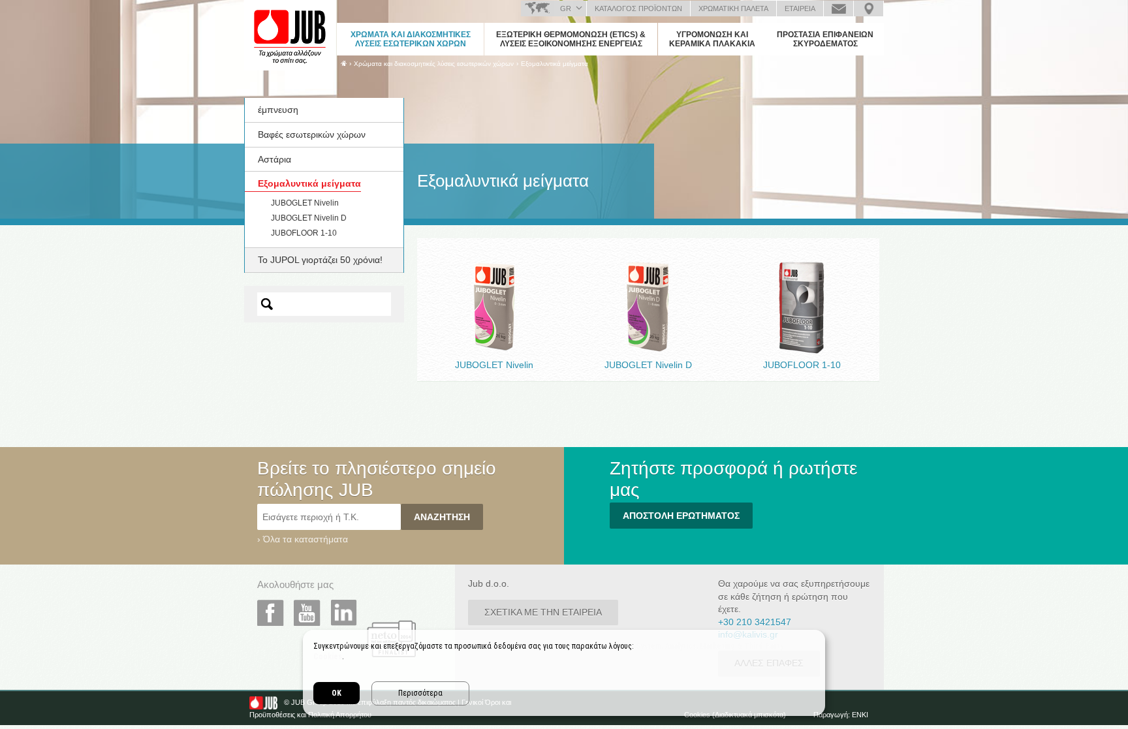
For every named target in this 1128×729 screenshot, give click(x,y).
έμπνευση (278, 109)
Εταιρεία (800, 8)
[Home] (344, 63)
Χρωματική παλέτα (733, 8)
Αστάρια (274, 159)
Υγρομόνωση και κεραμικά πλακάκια (712, 39)
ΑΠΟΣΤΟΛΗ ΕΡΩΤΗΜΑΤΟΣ (681, 515)
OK (336, 693)
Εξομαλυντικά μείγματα (554, 63)
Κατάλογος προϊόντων (638, 8)
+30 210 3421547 (754, 622)
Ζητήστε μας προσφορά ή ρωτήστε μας (838, 8)
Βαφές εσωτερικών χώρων (312, 134)
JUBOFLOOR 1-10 (304, 233)
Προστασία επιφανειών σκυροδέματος (825, 39)
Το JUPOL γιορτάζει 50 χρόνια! (320, 260)
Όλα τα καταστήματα (305, 539)
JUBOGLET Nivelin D (309, 218)
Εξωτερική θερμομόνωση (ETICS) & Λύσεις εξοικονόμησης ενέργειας (571, 39)
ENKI (860, 715)
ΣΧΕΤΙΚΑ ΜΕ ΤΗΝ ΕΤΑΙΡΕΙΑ (543, 612)
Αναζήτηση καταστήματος (868, 8)
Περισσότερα (420, 693)
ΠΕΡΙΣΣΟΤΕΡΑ (494, 334)
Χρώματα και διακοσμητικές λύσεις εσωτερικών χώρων (411, 39)
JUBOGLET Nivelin (305, 203)
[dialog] (564, 673)
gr (565, 8)
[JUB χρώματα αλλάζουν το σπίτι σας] (290, 36)
